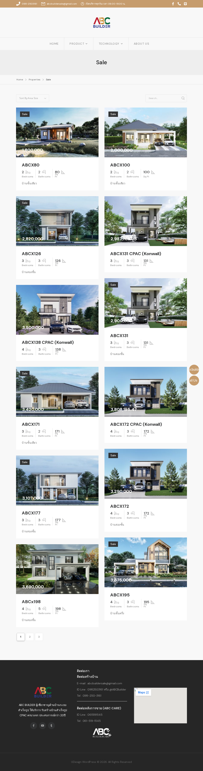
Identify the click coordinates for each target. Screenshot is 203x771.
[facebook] (33, 725)
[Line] (185, 3)
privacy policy (181, 759)
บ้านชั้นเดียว (29, 183)
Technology (109, 43)
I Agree (106, 759)
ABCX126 (31, 253)
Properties (34, 79)
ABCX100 (120, 165)
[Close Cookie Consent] (196, 759)
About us (141, 43)
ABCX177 (31, 513)
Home (54, 43)
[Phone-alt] (179, 3)
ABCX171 (31, 424)
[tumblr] (51, 725)
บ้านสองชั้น (29, 272)
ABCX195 (120, 595)
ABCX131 (119, 335)
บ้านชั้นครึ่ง (117, 613)
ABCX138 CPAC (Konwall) (48, 342)
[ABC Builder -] (101, 22)
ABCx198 (31, 601)
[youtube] (42, 725)
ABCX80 (30, 165)
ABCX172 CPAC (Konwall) (136, 424)
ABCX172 (119, 506)
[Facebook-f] (173, 3)
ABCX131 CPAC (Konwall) (135, 253)
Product (77, 43)
